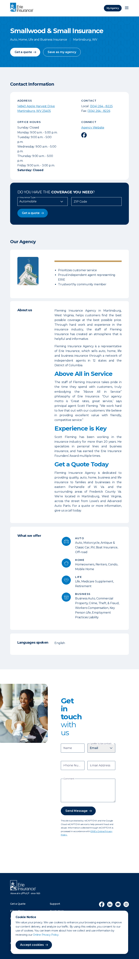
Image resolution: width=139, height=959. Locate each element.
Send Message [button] (76, 811)
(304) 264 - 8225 (101, 106)
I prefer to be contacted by (102, 743)
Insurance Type (27, 197)
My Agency (113, 8)
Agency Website (92, 127)
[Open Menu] (127, 8)
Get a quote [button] (23, 52)
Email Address (100, 765)
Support (55, 903)
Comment (68, 779)
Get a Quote (18, 903)
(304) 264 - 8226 (98, 111)
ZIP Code (80, 201)
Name (67, 748)
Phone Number (73, 765)
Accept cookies (32, 945)
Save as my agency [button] (62, 52)
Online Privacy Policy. (46, 934)
